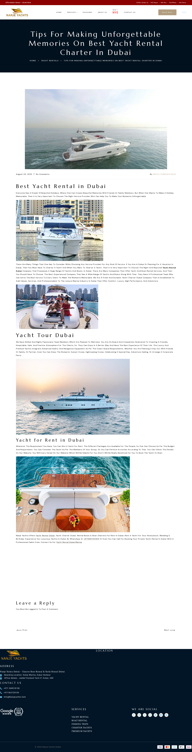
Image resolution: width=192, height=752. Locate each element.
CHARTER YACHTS (82, 727)
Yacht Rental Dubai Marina (69, 542)
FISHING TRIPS (80, 724)
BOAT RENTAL (79, 720)
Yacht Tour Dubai (45, 335)
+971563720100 (91, 539)
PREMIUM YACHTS (82, 731)
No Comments (43, 174)
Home (33, 61)
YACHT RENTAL (80, 717)
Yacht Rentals (50, 61)
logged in (33, 609)
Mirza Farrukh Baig (164, 174)
